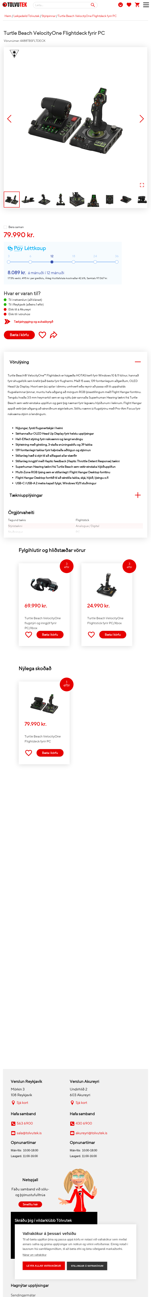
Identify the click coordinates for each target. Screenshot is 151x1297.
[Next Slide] (141, 119)
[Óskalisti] (129, 5)
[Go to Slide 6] (93, 200)
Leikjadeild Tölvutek (27, 16)
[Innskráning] (120, 5)
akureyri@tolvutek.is (91, 1133)
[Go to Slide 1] (12, 200)
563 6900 (25, 1123)
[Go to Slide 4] (61, 200)
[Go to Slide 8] (126, 200)
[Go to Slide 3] (44, 200)
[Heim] (15, 5)
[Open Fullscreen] (142, 185)
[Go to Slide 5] (77, 200)
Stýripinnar (49, 16)
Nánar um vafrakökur (34, 1254)
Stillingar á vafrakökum (87, 1266)
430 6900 (84, 1123)
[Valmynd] (144, 6)
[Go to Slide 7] (110, 200)
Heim (8, 16)
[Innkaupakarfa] (137, 5)
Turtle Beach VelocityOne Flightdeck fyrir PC (87, 16)
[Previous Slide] (9, 119)
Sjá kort (22, 1102)
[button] (75, 119)
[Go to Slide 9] (142, 200)
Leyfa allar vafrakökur (44, 1265)
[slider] (52, 262)
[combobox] (65, 5)
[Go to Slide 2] (28, 200)
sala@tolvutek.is (29, 1133)
